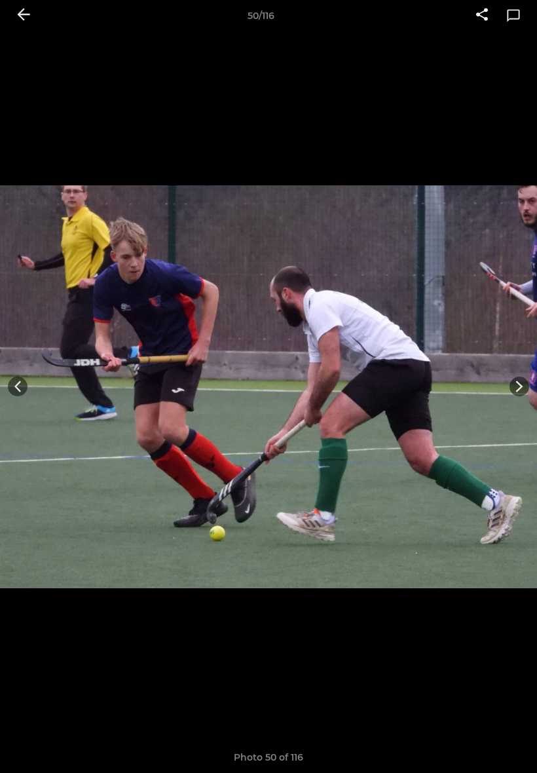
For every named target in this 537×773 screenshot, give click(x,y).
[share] (482, 16)
